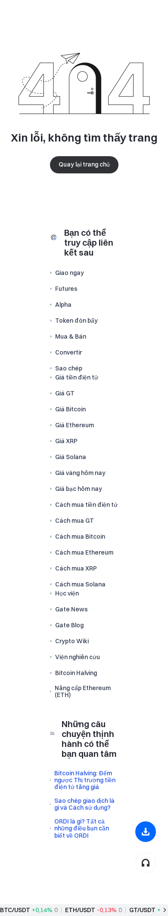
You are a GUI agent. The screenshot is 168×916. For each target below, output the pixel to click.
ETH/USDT (80, 910)
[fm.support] (145, 862)
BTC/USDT (15, 910)
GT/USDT (142, 910)
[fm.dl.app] (145, 831)
